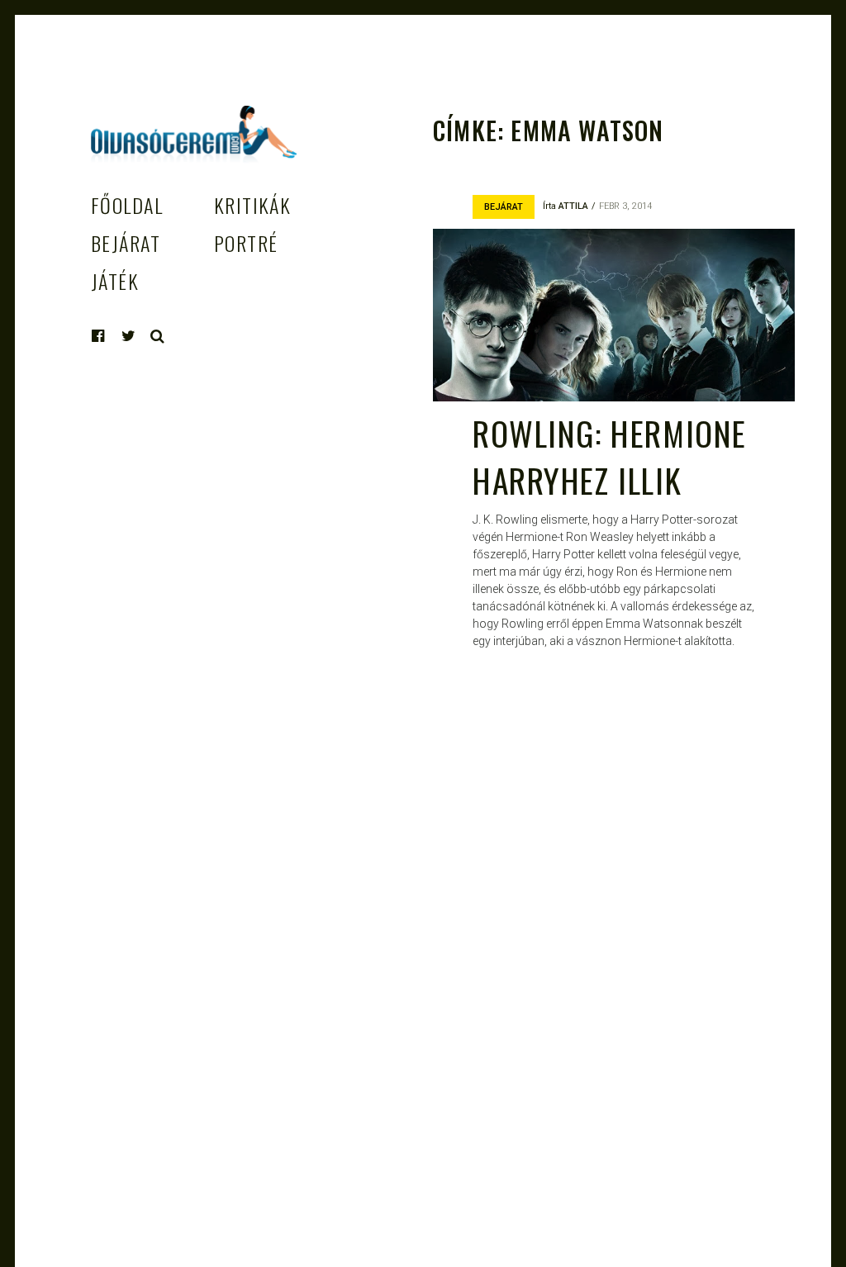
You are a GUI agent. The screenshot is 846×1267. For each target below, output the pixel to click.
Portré (246, 243)
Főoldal (127, 205)
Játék (115, 281)
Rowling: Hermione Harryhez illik (610, 456)
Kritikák (253, 205)
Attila (573, 206)
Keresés (158, 336)
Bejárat (125, 243)
